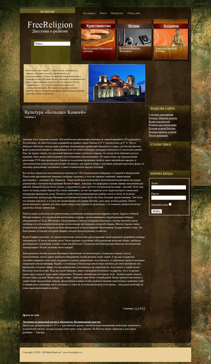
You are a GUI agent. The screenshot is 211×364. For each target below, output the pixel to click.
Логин (154, 183)
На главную (89, 13)
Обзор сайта (134, 13)
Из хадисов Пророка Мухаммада (130, 49)
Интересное (117, 13)
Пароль (155, 193)
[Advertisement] (70, 129)
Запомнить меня (159, 204)
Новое (103, 13)
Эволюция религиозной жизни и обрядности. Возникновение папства (62, 321)
